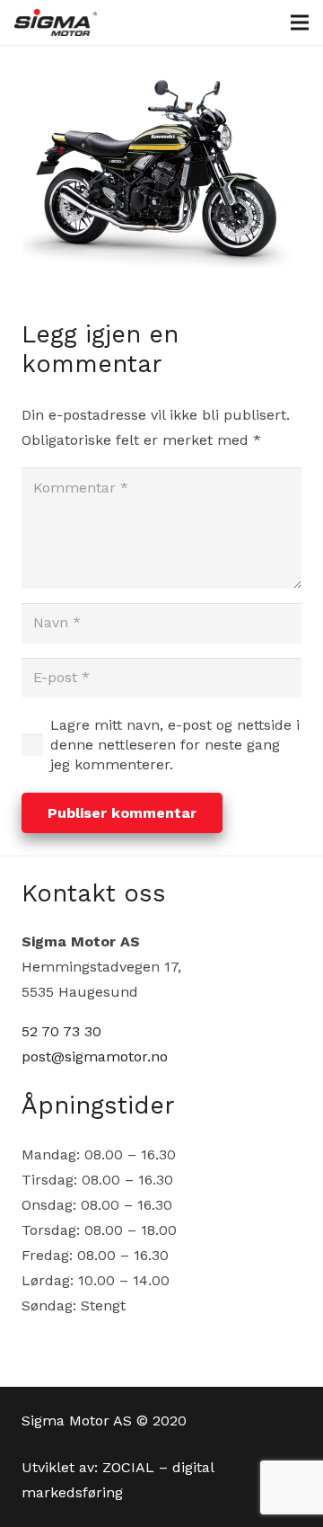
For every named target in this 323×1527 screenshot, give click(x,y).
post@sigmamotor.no (95, 1056)
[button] (299, 22)
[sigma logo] (55, 22)
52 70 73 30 (61, 1031)
